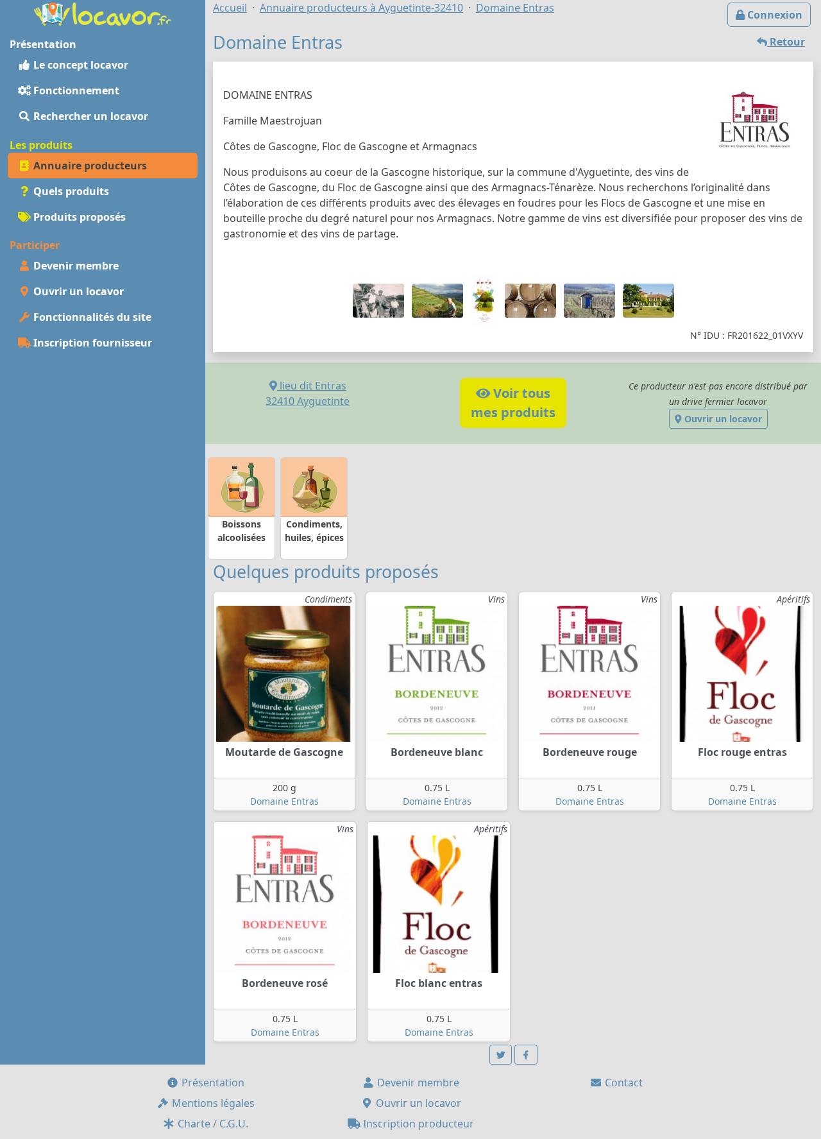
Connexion (773, 15)
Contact (622, 1082)
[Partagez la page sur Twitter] (500, 1055)
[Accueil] (102, 13)
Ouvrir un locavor (77, 291)
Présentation (211, 1082)
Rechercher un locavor (89, 116)
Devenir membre (75, 266)
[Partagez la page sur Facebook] (525, 1055)
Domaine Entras (284, 801)
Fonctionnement (75, 90)
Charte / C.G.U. (211, 1124)
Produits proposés (78, 217)
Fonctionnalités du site (91, 317)
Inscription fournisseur (91, 343)
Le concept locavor (79, 65)
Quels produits (70, 191)
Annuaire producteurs (89, 165)
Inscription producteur (417, 1124)
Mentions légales (212, 1103)
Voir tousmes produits (513, 402)
